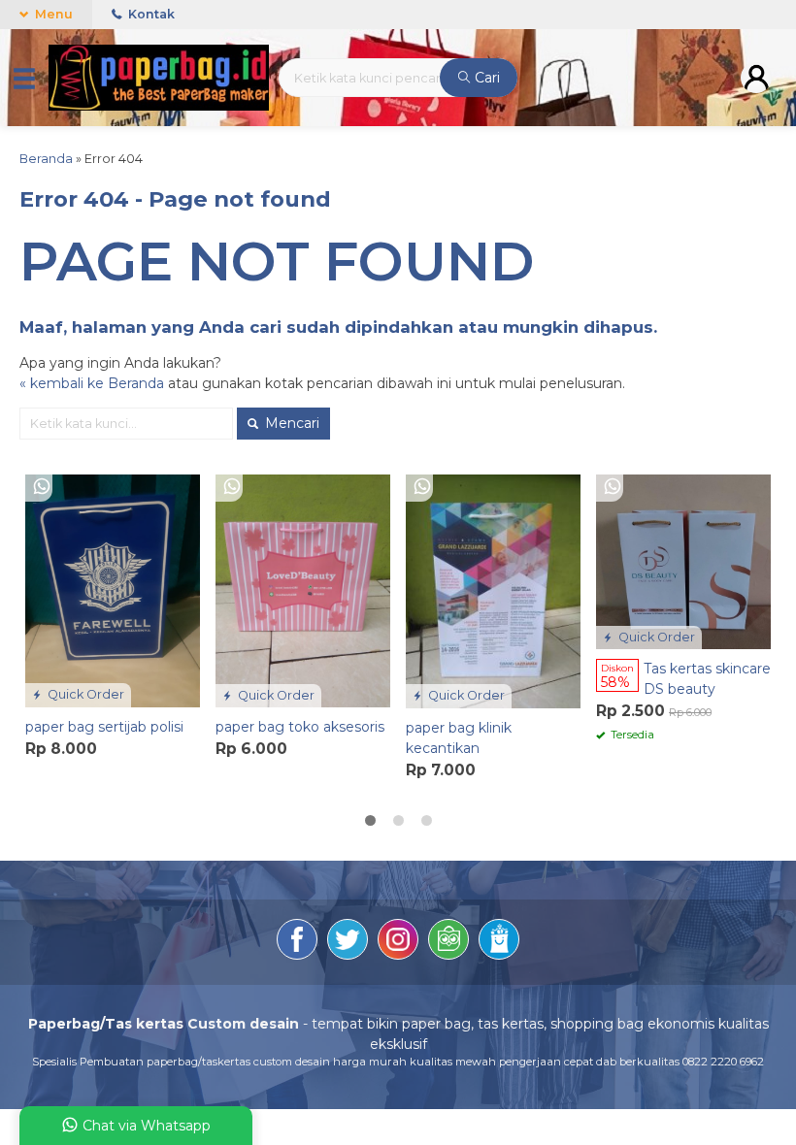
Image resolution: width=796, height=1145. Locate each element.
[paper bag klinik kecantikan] (493, 590)
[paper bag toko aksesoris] (303, 590)
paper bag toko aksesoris (300, 727)
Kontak (150, 14)
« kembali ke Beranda (91, 383)
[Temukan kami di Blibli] (499, 942)
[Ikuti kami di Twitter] (347, 942)
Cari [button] (485, 77)
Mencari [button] (290, 423)
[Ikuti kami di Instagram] (398, 942)
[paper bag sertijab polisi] (112, 590)
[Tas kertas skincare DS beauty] (683, 561)
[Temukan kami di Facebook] (297, 942)
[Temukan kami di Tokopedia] (448, 942)
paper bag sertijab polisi (104, 727)
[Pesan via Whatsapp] (41, 486)
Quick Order (84, 694)
